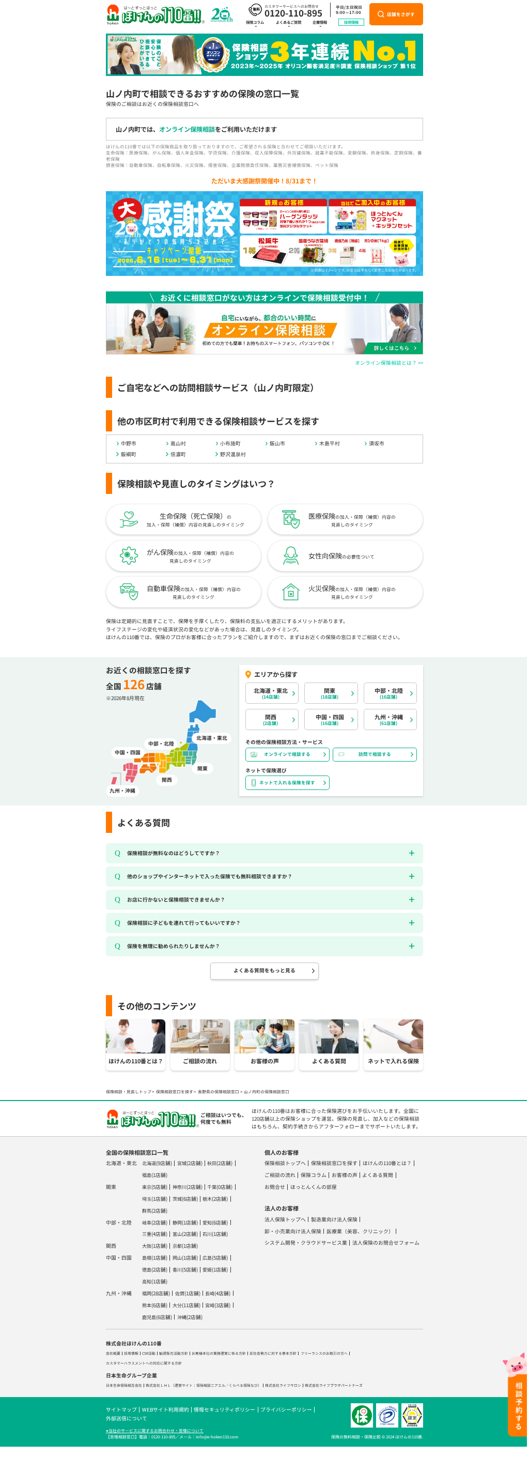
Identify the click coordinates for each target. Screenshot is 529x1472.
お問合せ (274, 1186)
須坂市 (376, 443)
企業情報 (320, 22)
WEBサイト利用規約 (165, 1409)
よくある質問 (377, 1175)
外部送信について (126, 1418)
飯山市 (277, 443)
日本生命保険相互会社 (124, 1385)
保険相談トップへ (285, 1163)
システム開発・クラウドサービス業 (305, 1242)
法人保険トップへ (285, 1219)
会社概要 (113, 1353)
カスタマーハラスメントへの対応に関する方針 (144, 1363)
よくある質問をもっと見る (264, 970)
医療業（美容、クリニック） (360, 1231)
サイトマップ (121, 1409)
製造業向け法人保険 (334, 1219)
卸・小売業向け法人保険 (292, 1231)
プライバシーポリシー (286, 1409)
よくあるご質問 (288, 22)
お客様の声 (344, 1175)
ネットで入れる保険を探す (287, 782)
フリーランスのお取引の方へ (324, 1353)
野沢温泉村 (233, 454)
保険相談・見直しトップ (128, 1091)
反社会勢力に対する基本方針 (273, 1353)
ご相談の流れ (279, 1175)
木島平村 (329, 443)
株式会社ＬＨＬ (158, 1385)
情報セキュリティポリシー (224, 1409)
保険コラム (255, 22)
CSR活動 (148, 1353)
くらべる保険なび (243, 1385)
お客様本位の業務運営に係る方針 (219, 1353)
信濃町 (178, 454)
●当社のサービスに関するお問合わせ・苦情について (155, 1430)
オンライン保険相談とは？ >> (389, 362)
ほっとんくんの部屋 (313, 1186)
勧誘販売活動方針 (173, 1353)
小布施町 (230, 443)
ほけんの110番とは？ (387, 1163)
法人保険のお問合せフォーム (385, 1242)
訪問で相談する (375, 754)
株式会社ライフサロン (283, 1385)
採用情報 (351, 22)
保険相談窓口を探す (174, 1091)
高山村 (178, 443)
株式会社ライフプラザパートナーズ (334, 1385)
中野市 (128, 443)
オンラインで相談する (287, 754)
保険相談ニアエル (210, 1385)
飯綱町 (128, 454)
